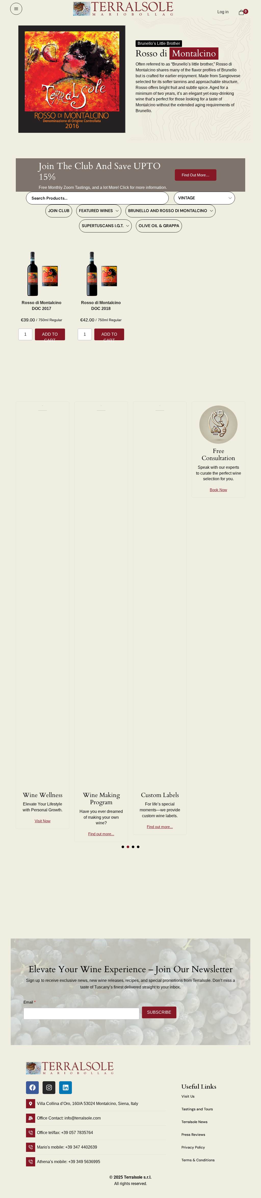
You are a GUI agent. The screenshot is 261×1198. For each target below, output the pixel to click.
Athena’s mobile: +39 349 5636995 (68, 1162)
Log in (223, 12)
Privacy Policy (193, 1147)
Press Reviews (193, 1134)
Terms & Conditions (198, 1160)
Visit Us (187, 1096)
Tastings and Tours (197, 1109)
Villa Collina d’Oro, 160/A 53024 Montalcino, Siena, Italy (87, 1103)
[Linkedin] (65, 1087)
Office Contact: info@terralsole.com (69, 1118)
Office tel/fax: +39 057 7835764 (65, 1132)
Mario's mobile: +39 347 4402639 (67, 1147)
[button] (16, 9)
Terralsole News (194, 1121)
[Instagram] (49, 1087)
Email (28, 1002)
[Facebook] (32, 1087)
